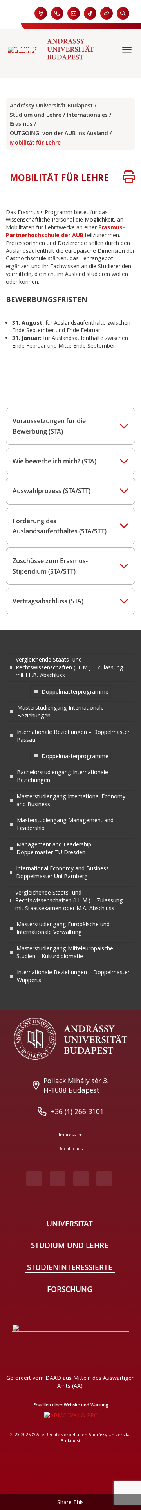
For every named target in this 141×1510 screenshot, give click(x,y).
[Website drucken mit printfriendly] (129, 177)
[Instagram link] (81, 1178)
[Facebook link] (34, 1178)
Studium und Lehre (35, 114)
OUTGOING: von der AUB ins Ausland (59, 133)
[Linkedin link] (104, 1178)
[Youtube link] (57, 1178)
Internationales (87, 114)
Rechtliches (70, 1148)
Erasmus (21, 123)
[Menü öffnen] (127, 49)
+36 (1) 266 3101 (77, 1111)
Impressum (71, 1135)
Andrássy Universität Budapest (51, 105)
